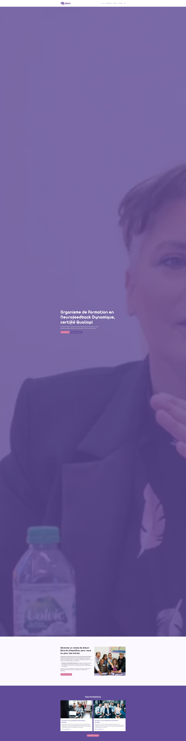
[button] (125, 3)
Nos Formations (108, 3)
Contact (120, 3)
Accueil (102, 3)
